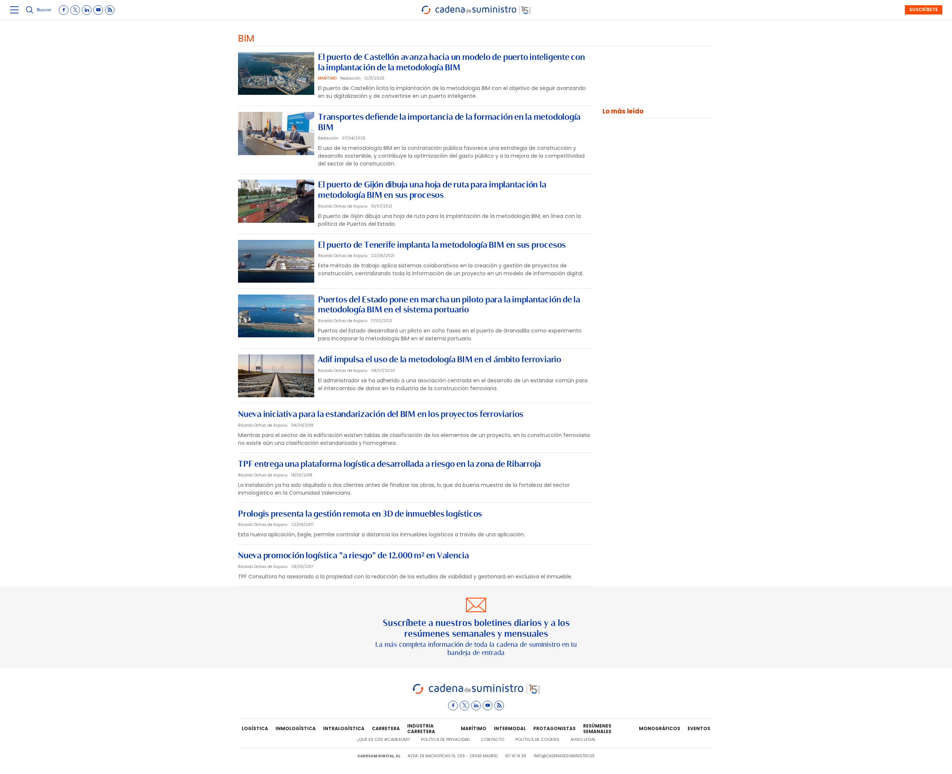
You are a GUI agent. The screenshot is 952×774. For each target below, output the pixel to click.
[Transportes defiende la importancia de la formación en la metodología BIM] (276, 133)
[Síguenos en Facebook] (63, 10)
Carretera (386, 728)
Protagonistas (554, 728)
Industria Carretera (421, 729)
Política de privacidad (445, 739)
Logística (255, 728)
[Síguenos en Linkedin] (86, 10)
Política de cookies (537, 739)
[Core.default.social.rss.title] (109, 10)
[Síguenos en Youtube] (98, 10)
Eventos (699, 728)
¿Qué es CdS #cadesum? (383, 739)
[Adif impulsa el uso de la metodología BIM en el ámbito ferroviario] (276, 375)
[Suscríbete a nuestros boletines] (476, 627)
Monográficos (659, 728)
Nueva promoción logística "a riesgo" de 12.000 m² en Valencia (353, 555)
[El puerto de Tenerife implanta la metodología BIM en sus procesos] (276, 261)
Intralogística (343, 728)
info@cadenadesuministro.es (564, 756)
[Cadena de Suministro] (476, 692)
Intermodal (510, 728)
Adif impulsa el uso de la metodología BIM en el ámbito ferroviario (439, 359)
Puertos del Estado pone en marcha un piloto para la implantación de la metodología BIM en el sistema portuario (449, 304)
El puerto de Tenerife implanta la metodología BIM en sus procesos (442, 244)
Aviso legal (583, 739)
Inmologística (296, 728)
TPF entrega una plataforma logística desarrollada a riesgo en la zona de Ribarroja (389, 463)
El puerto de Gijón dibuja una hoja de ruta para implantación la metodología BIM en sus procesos (432, 189)
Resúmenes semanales (597, 729)
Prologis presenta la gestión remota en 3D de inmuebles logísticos (360, 513)
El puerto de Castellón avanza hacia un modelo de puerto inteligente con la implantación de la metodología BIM (451, 62)
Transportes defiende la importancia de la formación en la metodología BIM (449, 122)
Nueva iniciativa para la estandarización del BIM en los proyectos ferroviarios (380, 414)
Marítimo (473, 728)
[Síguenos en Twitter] (75, 10)
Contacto (492, 739)
